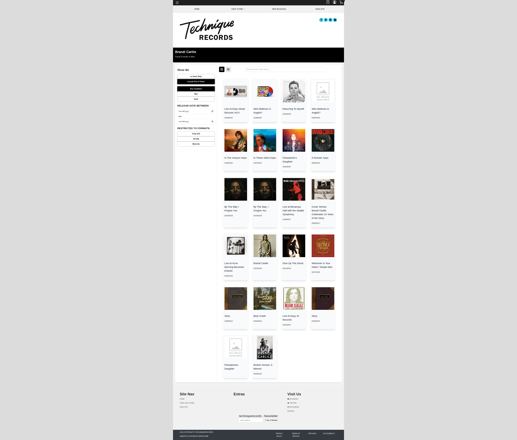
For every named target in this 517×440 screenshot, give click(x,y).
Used (196, 99)
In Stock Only (196, 76)
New (196, 94)
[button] (238, 9)
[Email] (335, 20)
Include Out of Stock (196, 82)
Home (182, 399)
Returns (312, 433)
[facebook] (321, 20)
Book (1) (196, 144)
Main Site (320, 9)
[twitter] (326, 20)
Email (291, 411)
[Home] (207, 29)
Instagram (294, 407)
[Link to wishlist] (328, 3)
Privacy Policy (279, 435)
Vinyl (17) (196, 134)
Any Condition (196, 89)
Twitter (292, 403)
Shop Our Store (187, 403)
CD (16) (196, 139)
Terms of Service (296, 435)
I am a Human (271, 420)
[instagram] (330, 20)
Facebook (293, 399)
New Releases (279, 9)
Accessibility (329, 433)
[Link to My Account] (335, 3)
